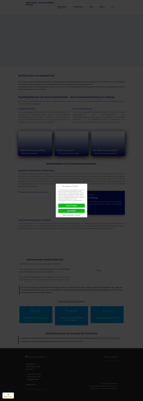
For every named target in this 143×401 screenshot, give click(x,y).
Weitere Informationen (68, 215)
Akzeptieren (71, 206)
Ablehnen (71, 211)
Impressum (77, 215)
